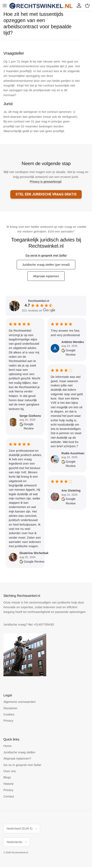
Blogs (7, 777)
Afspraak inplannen (46, 276)
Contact (8, 796)
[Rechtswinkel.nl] (41, 5)
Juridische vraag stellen (19, 752)
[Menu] (4, 5)
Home (7, 746)
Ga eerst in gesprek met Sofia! (46, 255)
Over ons (9, 771)
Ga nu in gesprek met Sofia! (22, 765)
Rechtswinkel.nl (20, 852)
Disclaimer (10, 708)
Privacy (8, 720)
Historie (8, 783)
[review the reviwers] (21, 426)
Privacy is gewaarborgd (45, 181)
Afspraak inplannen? (17, 758)
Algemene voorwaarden (19, 701)
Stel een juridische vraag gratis (46, 194)
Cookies (8, 714)
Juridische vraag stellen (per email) (46, 264)
